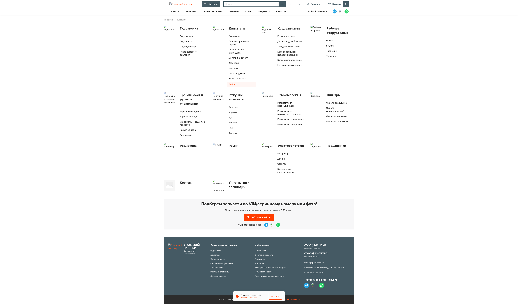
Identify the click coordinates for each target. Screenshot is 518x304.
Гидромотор (186, 36)
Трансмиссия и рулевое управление (191, 99)
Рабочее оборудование (337, 30)
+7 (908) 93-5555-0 (315, 253)
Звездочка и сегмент (288, 46)
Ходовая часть (289, 28)
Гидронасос (186, 41)
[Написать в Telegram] (266, 225)
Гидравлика (189, 28)
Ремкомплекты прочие (289, 124)
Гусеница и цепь (286, 36)
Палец (329, 40)
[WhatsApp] (321, 285)
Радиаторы (188, 145)
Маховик (233, 68)
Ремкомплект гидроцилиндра (285, 104)
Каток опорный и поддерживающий (287, 53)
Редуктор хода (188, 130)
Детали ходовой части (289, 41)
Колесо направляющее (289, 60)
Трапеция (331, 51)
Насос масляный (237, 78)
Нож (231, 127)
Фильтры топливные (337, 121)
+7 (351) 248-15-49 (317, 11)
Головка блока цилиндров (236, 51)
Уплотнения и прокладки (239, 185)
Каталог (175, 11)
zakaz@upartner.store (314, 262)
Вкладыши (234, 36)
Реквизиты (260, 259)
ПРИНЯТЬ (275, 296)
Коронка (233, 112)
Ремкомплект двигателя (290, 119)
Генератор (283, 153)
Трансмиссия (216, 267)
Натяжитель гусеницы (289, 65)
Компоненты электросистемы (286, 170)
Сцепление (186, 135)
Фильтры (333, 95)
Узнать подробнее (249, 297)
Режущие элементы (236, 97)
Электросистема (291, 145)
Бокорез (233, 122)
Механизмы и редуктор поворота (192, 123)
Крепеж (233, 133)
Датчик (281, 158)
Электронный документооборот (270, 267)
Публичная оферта (263, 272)
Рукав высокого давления (188, 53)
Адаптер (233, 107)
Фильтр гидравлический (335, 109)
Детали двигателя (238, 57)
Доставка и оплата (212, 11)
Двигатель (237, 28)
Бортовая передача (190, 111)
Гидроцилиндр (188, 46)
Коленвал (234, 63)
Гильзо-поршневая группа (239, 43)
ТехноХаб (234, 11)
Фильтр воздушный (336, 102)
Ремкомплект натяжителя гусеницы (289, 112)
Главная (168, 19)
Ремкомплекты (289, 95)
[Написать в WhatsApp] (278, 225)
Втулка (330, 45)
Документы (264, 11)
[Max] (314, 285)
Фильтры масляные (336, 116)
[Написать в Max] (272, 225)
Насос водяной (237, 73)
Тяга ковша (332, 56)
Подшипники (336, 145)
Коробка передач (189, 116)
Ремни (233, 145)
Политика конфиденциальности (269, 276)
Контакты (281, 11)
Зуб (230, 117)
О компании (260, 250)
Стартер (281, 164)
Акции (248, 11)
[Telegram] (306, 285)
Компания (191, 11)
